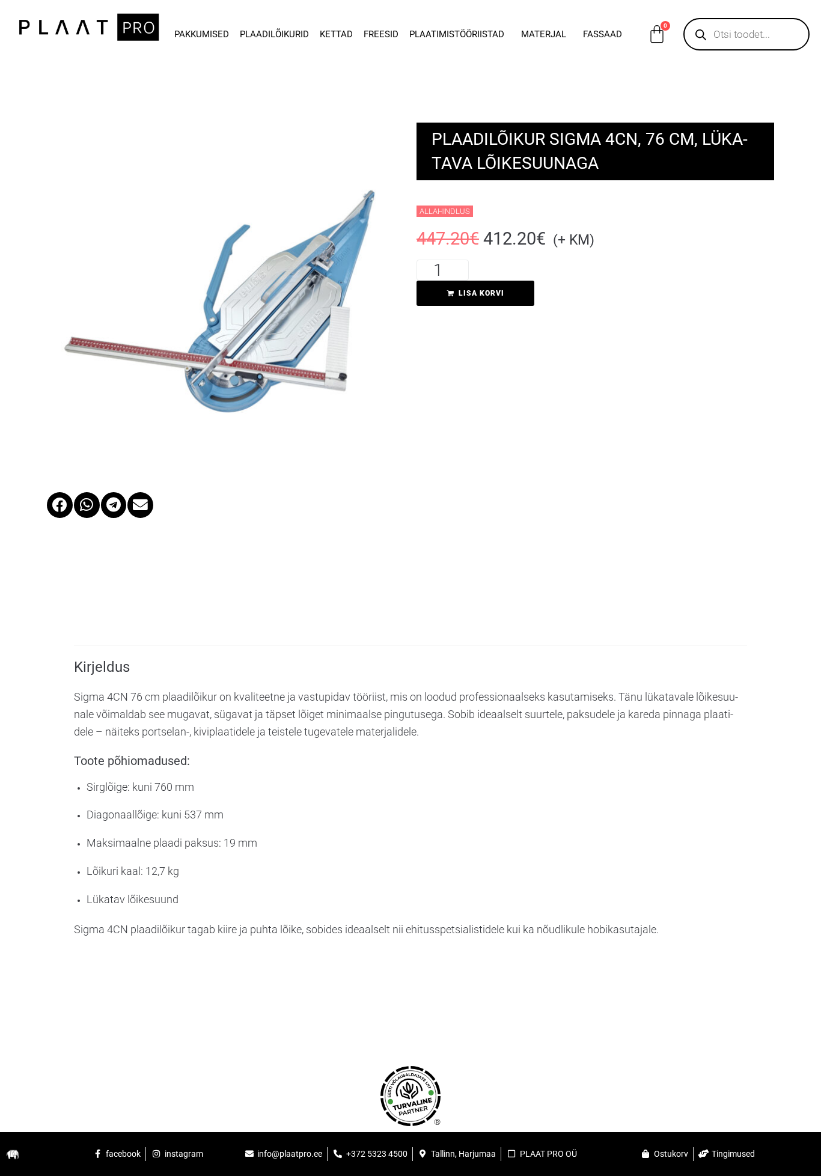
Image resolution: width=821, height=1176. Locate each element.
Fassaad (602, 34)
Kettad (336, 34)
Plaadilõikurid (274, 34)
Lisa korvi (481, 293)
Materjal (543, 34)
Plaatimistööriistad (456, 34)
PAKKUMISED (201, 34)
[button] (60, 505)
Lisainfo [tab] (115, 612)
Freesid (381, 34)
